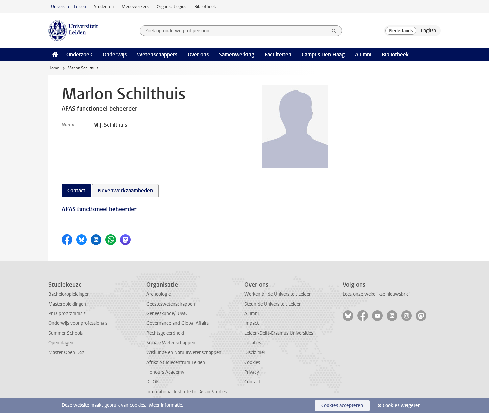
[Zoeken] (334, 30)
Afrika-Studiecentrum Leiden (175, 362)
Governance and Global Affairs (177, 323)
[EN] (428, 31)
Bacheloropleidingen (69, 294)
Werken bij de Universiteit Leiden (278, 294)
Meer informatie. (166, 405)
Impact (251, 323)
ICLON (152, 382)
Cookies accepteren (342, 405)
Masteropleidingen (67, 304)
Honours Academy (165, 372)
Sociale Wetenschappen (170, 343)
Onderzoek (79, 54)
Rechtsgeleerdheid (165, 333)
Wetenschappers (157, 54)
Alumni (363, 54)
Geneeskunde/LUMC (167, 313)
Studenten (104, 6)
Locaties (252, 343)
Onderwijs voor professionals (77, 323)
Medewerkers (135, 6)
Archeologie (158, 294)
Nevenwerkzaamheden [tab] (125, 190)
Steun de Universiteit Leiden (273, 304)
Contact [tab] (76, 190)
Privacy (251, 372)
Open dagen (60, 343)
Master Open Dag (66, 352)
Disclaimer (254, 352)
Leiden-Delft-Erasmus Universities (278, 333)
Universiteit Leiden (68, 6)
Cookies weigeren (402, 405)
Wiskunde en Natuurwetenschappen (183, 352)
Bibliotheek (205, 6)
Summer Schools (65, 333)
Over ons (198, 54)
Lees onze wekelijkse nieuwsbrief (376, 294)
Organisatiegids (171, 6)
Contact (252, 382)
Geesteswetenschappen (170, 304)
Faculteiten (278, 54)
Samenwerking (236, 54)
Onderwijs (115, 54)
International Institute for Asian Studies (186, 392)
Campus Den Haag (323, 54)
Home (53, 68)
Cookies (252, 362)
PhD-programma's (66, 313)
